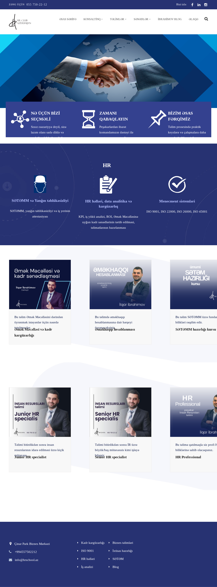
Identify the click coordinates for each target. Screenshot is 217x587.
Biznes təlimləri (123, 542)
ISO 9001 (87, 550)
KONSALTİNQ (91, 19)
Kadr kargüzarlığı (92, 542)
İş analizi (87, 567)
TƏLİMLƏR (117, 19)
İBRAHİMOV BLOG (170, 19)
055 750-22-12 (36, 4)
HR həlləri (88, 559)
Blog (116, 567)
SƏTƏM (118, 559)
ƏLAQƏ (193, 19)
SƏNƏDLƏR (141, 19)
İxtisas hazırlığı (123, 550)
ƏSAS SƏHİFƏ (67, 19)
